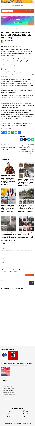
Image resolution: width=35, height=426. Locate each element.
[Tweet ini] (25, 139)
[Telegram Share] (29, 139)
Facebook (10, 411)
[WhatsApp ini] (32, 139)
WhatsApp (10, 414)
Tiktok (10, 416)
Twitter (26, 411)
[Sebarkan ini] (21, 139)
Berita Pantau (17, 5)
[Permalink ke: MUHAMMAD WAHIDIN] (2, 41)
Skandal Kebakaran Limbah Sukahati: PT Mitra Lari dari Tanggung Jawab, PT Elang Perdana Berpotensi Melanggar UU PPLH (26, 182)
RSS (26, 416)
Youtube (27, 414)
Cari (2, 280)
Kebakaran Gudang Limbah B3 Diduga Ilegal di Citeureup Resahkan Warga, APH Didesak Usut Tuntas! (26, 235)
